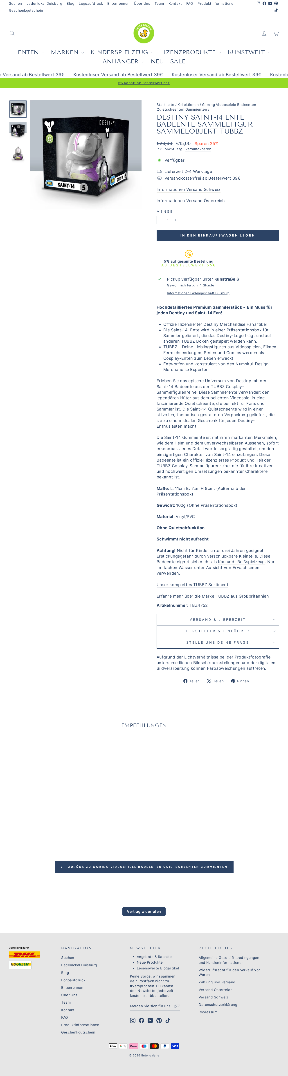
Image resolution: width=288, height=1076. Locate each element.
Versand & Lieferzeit (218, 619)
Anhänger (122, 61)
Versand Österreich (215, 990)
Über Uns (142, 3)
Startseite (165, 105)
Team (159, 3)
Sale (177, 61)
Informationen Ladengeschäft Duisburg (198, 293)
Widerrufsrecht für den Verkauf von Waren (230, 972)
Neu (157, 61)
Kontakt (175, 3)
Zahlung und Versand (217, 982)
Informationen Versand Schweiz (188, 189)
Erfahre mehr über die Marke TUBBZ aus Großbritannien (213, 596)
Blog (70, 3)
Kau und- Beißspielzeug (241, 561)
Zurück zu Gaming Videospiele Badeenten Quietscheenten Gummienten (147, 866)
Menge (165, 211)
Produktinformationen (217, 3)
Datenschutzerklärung (218, 1004)
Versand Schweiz (213, 997)
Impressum (208, 1012)
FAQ (189, 3)
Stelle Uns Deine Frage (217, 642)
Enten (29, 52)
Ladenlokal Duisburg (44, 3)
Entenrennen (118, 3)
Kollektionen (188, 105)
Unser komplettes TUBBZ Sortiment (192, 584)
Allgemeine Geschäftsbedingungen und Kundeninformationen (229, 959)
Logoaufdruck (91, 3)
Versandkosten (198, 149)
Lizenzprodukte (189, 52)
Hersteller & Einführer (218, 631)
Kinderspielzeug (120, 52)
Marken (65, 52)
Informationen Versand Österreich (191, 200)
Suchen (15, 3)
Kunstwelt (247, 52)
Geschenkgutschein (26, 10)
